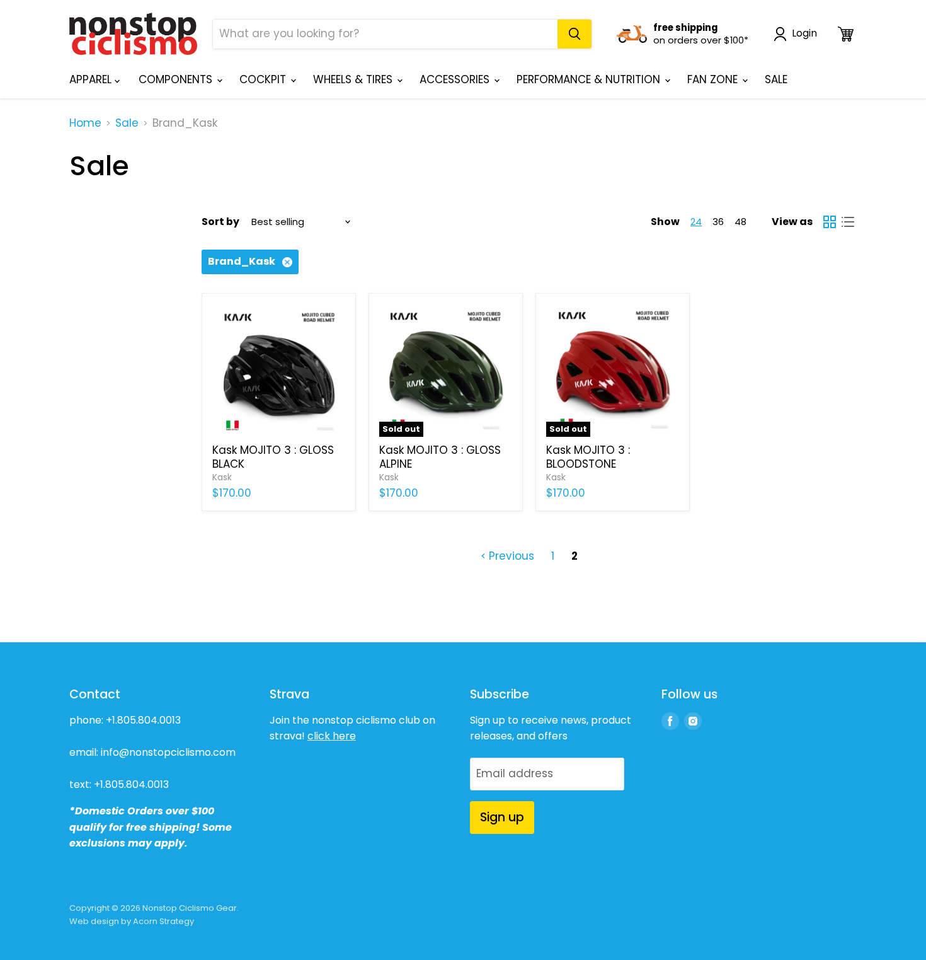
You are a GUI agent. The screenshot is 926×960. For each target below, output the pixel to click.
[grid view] (830, 222)
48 (740, 221)
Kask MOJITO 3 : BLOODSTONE (588, 456)
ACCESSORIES (456, 79)
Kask (222, 477)
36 (718, 221)
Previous (510, 556)
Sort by (220, 222)
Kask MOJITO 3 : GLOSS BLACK (273, 456)
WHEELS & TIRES (354, 79)
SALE (776, 79)
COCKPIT (264, 79)
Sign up (502, 817)
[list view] (848, 222)
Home (85, 123)
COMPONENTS (177, 79)
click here (331, 736)
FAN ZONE (714, 79)
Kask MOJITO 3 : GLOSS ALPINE (440, 456)
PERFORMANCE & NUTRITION (590, 79)
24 (696, 221)
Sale (127, 123)
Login (804, 33)
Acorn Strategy (163, 921)
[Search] (574, 34)
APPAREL (92, 79)
